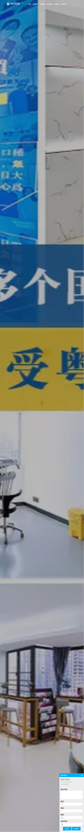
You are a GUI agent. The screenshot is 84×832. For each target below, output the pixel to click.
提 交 (67, 829)
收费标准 (57, 4)
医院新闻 (50, 4)
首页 (29, 4)
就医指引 (64, 4)
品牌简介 (35, 4)
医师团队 (43, 4)
